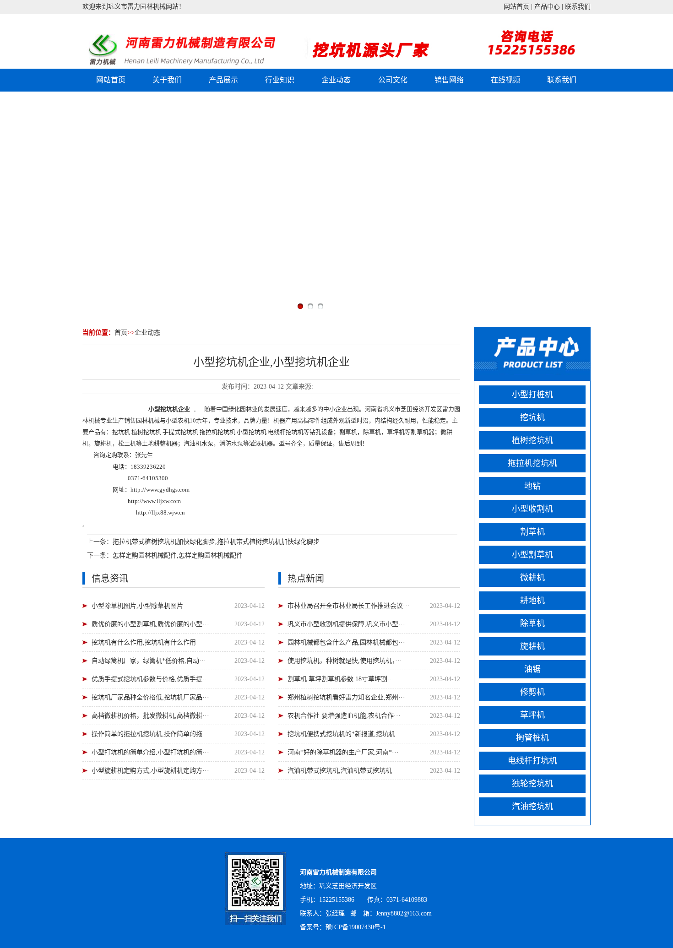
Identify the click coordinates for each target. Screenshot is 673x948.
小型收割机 (532, 509)
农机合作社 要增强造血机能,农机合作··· (344, 715)
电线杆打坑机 (532, 760)
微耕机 (532, 577)
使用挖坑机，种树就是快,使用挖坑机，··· (345, 660)
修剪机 (532, 692)
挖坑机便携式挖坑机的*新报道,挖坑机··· (345, 734)
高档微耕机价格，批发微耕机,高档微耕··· (150, 715)
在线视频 (505, 80)
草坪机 (532, 715)
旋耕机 (532, 646)
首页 (120, 332)
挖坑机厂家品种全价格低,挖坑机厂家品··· (150, 697)
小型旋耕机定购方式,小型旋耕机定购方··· (150, 770)
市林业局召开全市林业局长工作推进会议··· (349, 605)
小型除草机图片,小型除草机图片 (137, 605)
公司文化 (392, 80)
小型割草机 (532, 554)
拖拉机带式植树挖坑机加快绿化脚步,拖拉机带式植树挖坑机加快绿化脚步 (216, 541)
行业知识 (279, 80)
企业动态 (336, 80)
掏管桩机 (532, 737)
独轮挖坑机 (532, 783)
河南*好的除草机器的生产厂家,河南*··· (343, 752)
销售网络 (449, 80)
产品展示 (223, 80)
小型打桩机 (532, 394)
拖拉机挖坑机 (532, 463)
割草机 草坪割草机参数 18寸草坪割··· (341, 679)
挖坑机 (169, 409)
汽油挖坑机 (532, 806)
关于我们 (167, 80)
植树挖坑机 (532, 440)
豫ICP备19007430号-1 (356, 927)
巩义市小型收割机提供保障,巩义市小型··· (346, 624)
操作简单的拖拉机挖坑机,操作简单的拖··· (150, 734)
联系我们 (578, 6)
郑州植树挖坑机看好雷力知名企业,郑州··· (346, 697)
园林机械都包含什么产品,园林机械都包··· (346, 642)
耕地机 (532, 600)
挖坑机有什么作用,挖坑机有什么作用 (144, 642)
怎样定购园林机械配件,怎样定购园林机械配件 (178, 555)
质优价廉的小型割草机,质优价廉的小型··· (150, 624)
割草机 (532, 531)
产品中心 (547, 6)
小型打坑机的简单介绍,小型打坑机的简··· (150, 752)
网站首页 (516, 6)
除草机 (532, 623)
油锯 (532, 669)
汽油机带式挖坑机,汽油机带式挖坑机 (340, 770)
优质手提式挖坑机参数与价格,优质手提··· (150, 679)
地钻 (532, 486)
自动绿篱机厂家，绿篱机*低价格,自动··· (149, 660)
